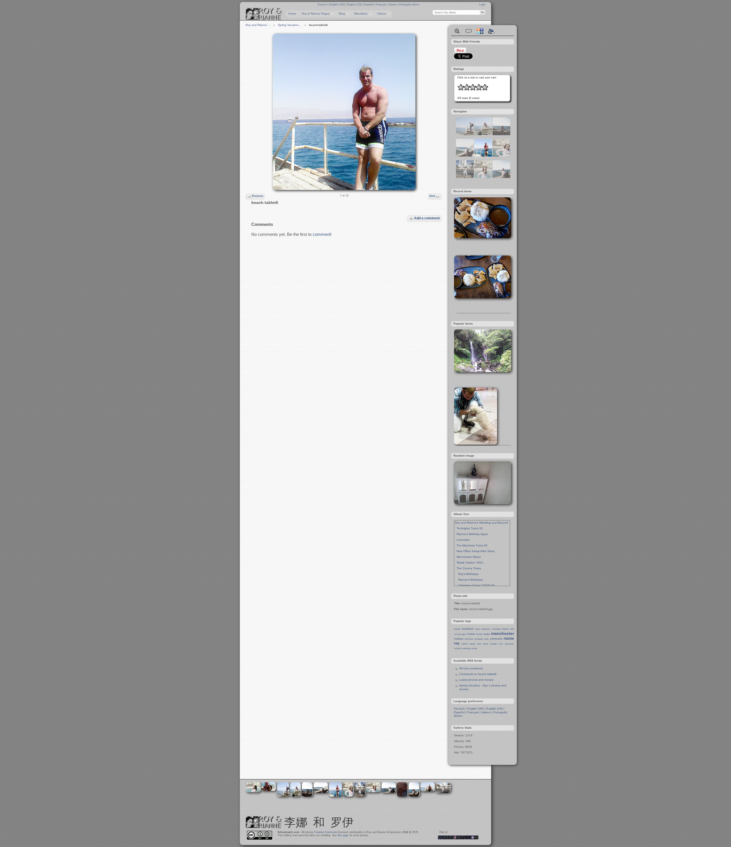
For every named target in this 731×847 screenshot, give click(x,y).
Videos (380, 13)
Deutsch (323, 4)
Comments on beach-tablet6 (478, 674)
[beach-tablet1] (483, 177)
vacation (458, 648)
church (505, 629)
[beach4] (501, 177)
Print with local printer (491, 31)
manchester (502, 633)
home (471, 633)
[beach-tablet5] (465, 134)
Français (381, 4)
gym (464, 634)
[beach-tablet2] (501, 155)
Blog (340, 13)
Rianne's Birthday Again (471, 534)
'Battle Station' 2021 (469, 562)
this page (343, 835)
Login (482, 4)
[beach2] (501, 134)
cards (477, 629)
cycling (457, 634)
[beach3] (465, 155)
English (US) (355, 4)
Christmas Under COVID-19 (474, 585)
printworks (496, 638)
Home (292, 13)
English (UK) (338, 4)
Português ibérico (409, 4)
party (486, 639)
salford (464, 644)
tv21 (501, 644)
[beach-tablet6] (483, 155)
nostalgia (478, 639)
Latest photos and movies (476, 679)
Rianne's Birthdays (469, 579)
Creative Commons (325, 832)
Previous (257, 195)
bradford (467, 628)
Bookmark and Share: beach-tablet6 (480, 31)
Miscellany (359, 13)
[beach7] (465, 177)
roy (456, 643)
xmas (474, 648)
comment (321, 234)
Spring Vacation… (290, 25)
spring (472, 644)
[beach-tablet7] (483, 134)
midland (458, 638)
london (487, 634)
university (509, 644)
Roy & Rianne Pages (314, 13)
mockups (469, 639)
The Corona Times (468, 568)
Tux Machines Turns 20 (471, 545)
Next (432, 195)
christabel (496, 629)
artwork (457, 629)
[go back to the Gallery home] (264, 14)
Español (369, 4)
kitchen (479, 634)
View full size (457, 31)
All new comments (471, 668)
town (479, 644)
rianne (509, 639)
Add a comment (427, 218)
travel (485, 644)
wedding (467, 648)
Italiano (393, 4)
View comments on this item (468, 31)
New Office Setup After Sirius (475, 551)
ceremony (485, 629)
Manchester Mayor (468, 556)
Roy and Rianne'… (258, 25)
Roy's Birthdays (467, 574)
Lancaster (462, 539)
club (512, 629)
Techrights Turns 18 (469, 528)
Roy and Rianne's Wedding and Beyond (481, 522)
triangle (493, 644)
